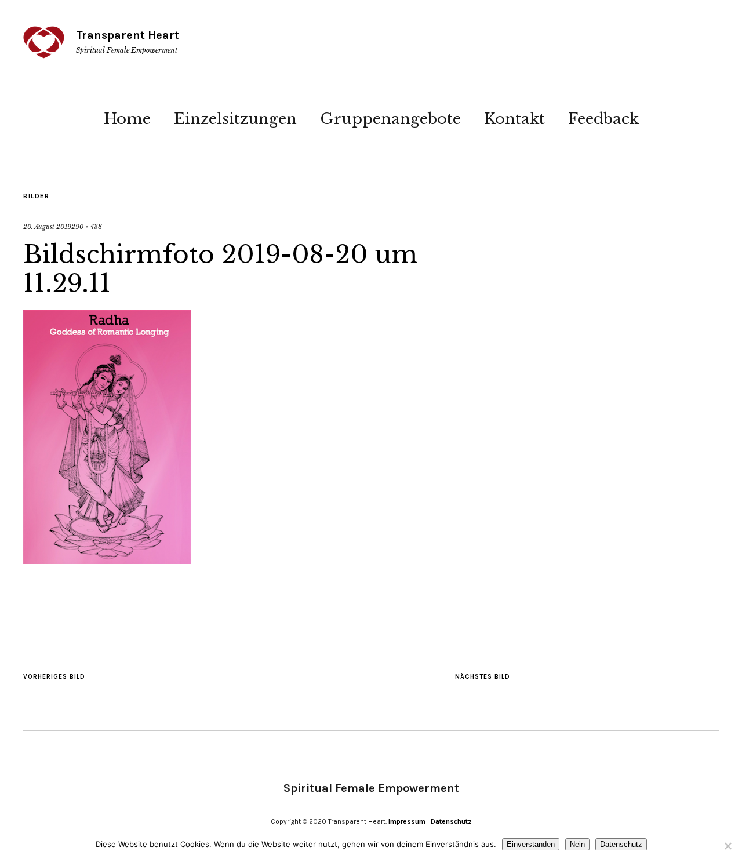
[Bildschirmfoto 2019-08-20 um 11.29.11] (107, 560)
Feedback (603, 119)
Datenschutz (451, 821)
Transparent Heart (127, 35)
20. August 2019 (47, 227)
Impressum (406, 821)
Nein (577, 844)
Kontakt (514, 119)
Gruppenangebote (390, 119)
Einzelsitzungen (235, 119)
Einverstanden (531, 844)
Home (127, 119)
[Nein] (727, 846)
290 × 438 (86, 227)
